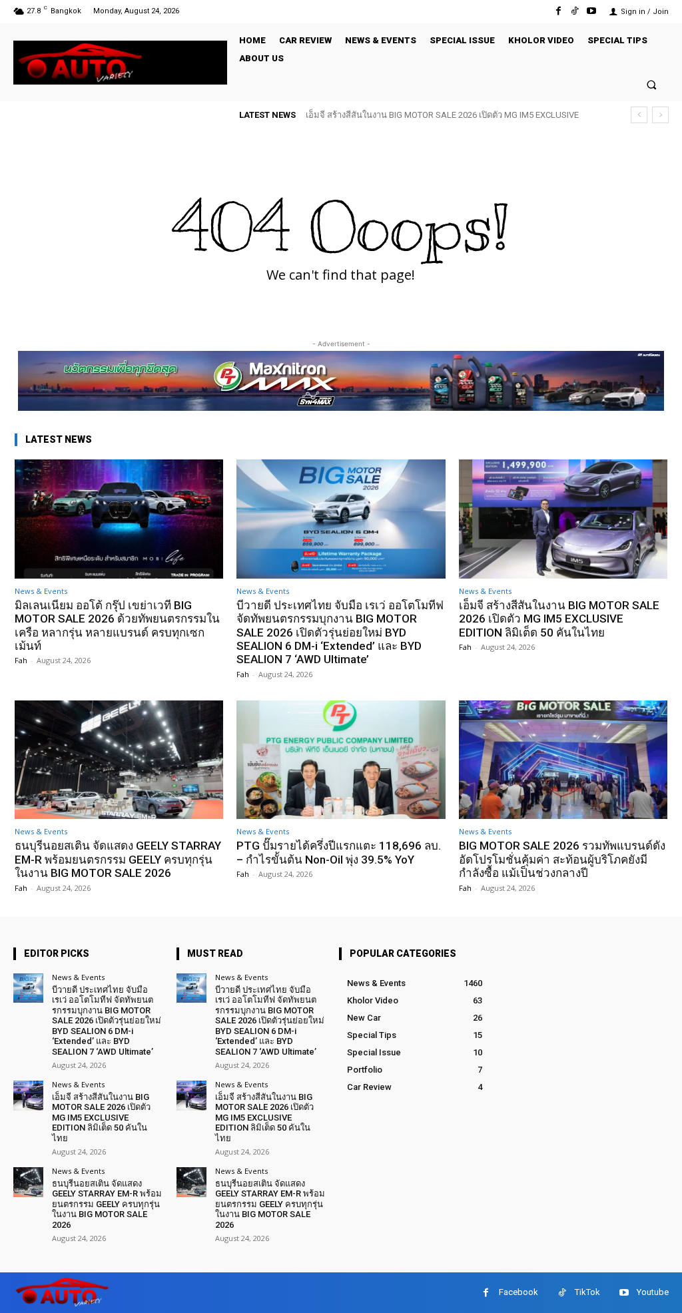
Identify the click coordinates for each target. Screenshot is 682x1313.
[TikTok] (575, 11)
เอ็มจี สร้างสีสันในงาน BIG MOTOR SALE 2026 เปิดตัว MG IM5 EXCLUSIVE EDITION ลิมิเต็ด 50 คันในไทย (559, 619)
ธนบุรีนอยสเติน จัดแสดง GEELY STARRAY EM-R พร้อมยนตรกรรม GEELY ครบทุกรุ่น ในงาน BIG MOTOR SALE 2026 (118, 859)
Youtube (653, 1292)
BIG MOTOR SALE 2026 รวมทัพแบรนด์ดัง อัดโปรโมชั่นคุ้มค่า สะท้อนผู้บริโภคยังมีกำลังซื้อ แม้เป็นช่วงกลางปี (562, 859)
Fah (21, 660)
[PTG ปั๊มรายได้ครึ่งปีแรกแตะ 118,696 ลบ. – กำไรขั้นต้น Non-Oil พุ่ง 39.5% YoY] (340, 760)
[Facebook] (557, 11)
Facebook (518, 1292)
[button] (652, 84)
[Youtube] (591, 11)
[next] (660, 115)
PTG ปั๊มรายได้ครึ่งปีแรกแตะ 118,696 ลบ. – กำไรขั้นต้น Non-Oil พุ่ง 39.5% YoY (338, 852)
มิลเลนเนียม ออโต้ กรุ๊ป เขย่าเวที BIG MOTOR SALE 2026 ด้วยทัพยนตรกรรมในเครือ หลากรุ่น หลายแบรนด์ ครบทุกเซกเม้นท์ (117, 626)
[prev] (639, 115)
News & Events (41, 591)
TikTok (587, 1292)
